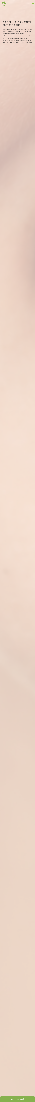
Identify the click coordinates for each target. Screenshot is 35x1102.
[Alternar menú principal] (32, 3)
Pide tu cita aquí (17, 1099)
